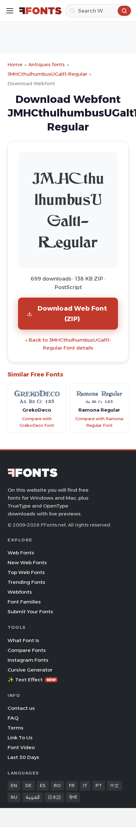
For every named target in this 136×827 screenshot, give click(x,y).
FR (72, 785)
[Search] (124, 11)
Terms (15, 728)
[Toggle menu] (10, 11)
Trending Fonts (26, 582)
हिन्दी (73, 797)
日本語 (54, 797)
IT (85, 785)
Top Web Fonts (26, 572)
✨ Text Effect (32, 680)
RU (14, 797)
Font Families (24, 602)
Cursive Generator (30, 670)
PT (99, 785)
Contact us (21, 708)
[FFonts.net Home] (40, 11)
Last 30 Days (23, 757)
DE (28, 785)
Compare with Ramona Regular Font (99, 422)
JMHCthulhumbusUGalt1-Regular (47, 74)
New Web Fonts (27, 562)
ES (43, 785)
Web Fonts (21, 553)
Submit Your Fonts (30, 612)
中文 (114, 785)
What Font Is (23, 640)
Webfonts (20, 592)
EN (14, 785)
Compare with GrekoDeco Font (37, 422)
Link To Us (20, 738)
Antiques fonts (46, 64)
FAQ (13, 718)
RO (57, 785)
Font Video (21, 747)
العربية (33, 797)
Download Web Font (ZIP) (72, 313)
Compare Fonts (27, 650)
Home (15, 64)
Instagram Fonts (28, 660)
